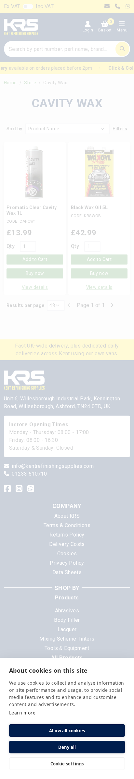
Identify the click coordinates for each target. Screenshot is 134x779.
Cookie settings (67, 764)
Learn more (22, 713)
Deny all (67, 747)
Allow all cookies (67, 731)
